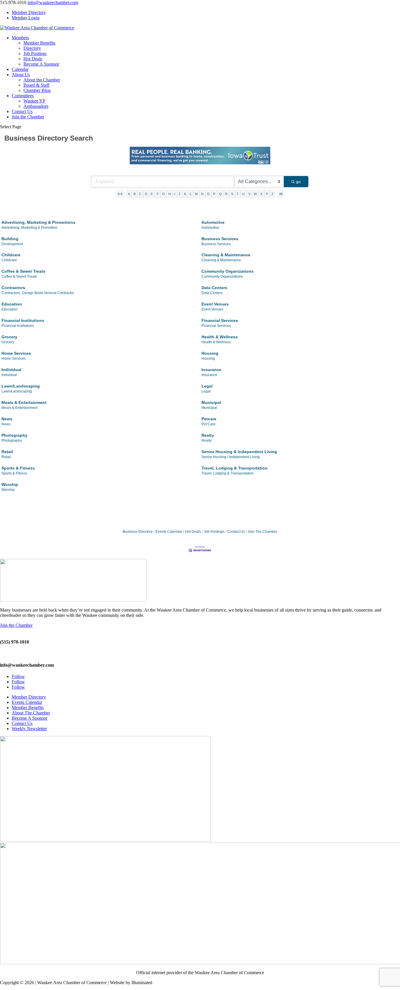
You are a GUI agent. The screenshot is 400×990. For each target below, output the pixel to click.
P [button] (214, 194)
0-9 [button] (120, 194)
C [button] (140, 194)
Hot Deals (32, 58)
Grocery (9, 336)
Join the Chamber (28, 116)
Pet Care (208, 424)
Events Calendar (168, 532)
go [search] (298, 181)
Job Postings (35, 53)
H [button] (169, 194)
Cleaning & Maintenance (225, 254)
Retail (7, 451)
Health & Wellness (219, 336)
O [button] (208, 194)
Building (9, 238)
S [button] (232, 194)
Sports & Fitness (18, 468)
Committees (23, 95)
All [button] (280, 194)
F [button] (158, 194)
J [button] (179, 194)
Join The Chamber (262, 532)
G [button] (163, 194)
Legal (207, 386)
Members (20, 37)
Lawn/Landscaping (20, 386)
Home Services (16, 353)
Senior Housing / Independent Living (230, 457)
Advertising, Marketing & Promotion (29, 228)
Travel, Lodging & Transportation (234, 468)
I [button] (174, 194)
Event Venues (215, 304)
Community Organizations (227, 271)
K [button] (185, 194)
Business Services (219, 238)
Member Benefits (39, 42)
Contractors (13, 287)
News (6, 419)
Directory (32, 48)
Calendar (20, 69)
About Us (21, 74)
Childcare (10, 254)
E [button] (152, 194)
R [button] (226, 194)
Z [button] (272, 194)
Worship (9, 484)
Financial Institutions (22, 320)
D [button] (146, 194)
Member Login (26, 17)
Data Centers (214, 287)
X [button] (261, 194)
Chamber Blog (37, 90)
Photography (14, 435)
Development (12, 244)
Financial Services (219, 320)
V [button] (249, 194)
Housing (209, 353)
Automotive (213, 222)
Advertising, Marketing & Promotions (38, 222)
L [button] (191, 194)
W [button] (255, 194)
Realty (207, 435)
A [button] (129, 194)
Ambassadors (35, 106)
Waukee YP (34, 100)
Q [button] (220, 194)
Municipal (211, 402)
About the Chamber (41, 79)
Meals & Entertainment (24, 402)
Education (11, 304)
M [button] (196, 194)
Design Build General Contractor (48, 293)
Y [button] (267, 194)
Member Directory (29, 12)
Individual (11, 369)
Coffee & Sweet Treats (23, 271)
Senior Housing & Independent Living (239, 451)
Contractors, (11, 293)
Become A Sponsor (41, 64)
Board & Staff (36, 85)
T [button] (238, 194)
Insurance (211, 369)
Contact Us (22, 111)
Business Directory (138, 532)
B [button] (135, 194)
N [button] (202, 194)
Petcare (208, 419)
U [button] (243, 194)
